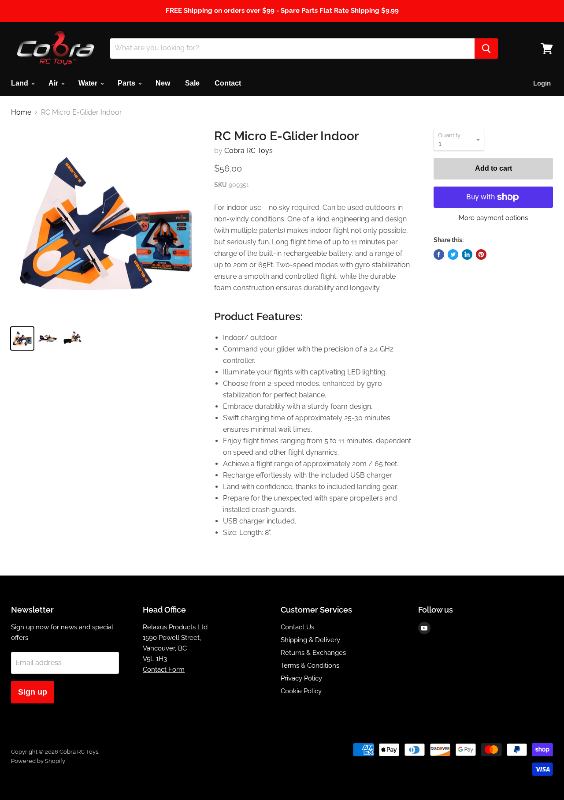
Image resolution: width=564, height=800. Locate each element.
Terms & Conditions (310, 665)
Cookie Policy (301, 691)
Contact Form (164, 669)
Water (88, 83)
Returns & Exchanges (313, 653)
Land (20, 83)
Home (21, 112)
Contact (228, 83)
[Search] (486, 48)
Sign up (32, 692)
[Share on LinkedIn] (467, 254)
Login (542, 83)
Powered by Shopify (38, 761)
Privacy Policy (301, 678)
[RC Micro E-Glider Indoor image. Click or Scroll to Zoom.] (106, 224)
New (163, 83)
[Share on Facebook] (439, 254)
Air (54, 83)
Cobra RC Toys (248, 150)
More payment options (493, 218)
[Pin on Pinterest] (481, 254)
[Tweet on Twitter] (453, 254)
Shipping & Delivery (310, 640)
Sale (192, 83)
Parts (127, 83)
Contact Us (297, 627)
